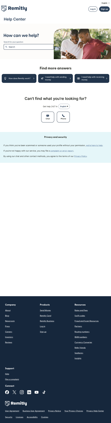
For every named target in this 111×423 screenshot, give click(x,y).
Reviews (8, 342)
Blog (7, 316)
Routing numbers (82, 332)
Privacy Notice (54, 411)
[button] (106, 3)
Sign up (43, 332)
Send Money (45, 310)
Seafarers (79, 353)
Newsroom (10, 321)
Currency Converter (83, 342)
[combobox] (64, 106)
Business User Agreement (34, 411)
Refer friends (80, 348)
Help (7, 374)
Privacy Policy (80, 156)
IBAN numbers (81, 337)
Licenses (19, 417)
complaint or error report (61, 151)
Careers (8, 332)
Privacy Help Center (95, 411)
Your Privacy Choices (73, 411)
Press (7, 326)
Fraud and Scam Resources (87, 321)
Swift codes (80, 316)
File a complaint (12, 379)
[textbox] (31, 46)
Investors (9, 337)
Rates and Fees (81, 310)
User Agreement (12, 411)
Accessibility (32, 417)
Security (8, 417)
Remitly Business (47, 321)
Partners (78, 326)
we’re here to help (94, 145)
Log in (42, 326)
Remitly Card (45, 316)
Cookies (44, 417)
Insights (78, 358)
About (8, 310)
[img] (14, 9)
